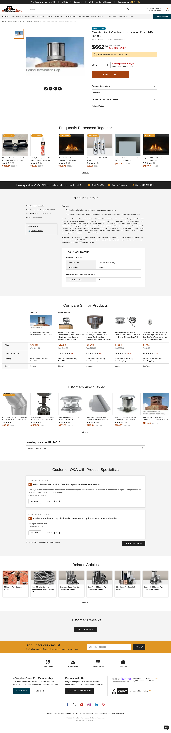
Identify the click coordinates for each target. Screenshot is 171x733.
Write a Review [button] (97, 39)
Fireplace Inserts (17, 16)
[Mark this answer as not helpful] (59, 501)
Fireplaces (5, 16)
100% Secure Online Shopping (100, 2)
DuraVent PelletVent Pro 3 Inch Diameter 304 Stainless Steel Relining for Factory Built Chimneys (42, 418)
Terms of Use (80, 720)
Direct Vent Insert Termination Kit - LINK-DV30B (41, 333)
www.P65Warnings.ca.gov (85, 242)
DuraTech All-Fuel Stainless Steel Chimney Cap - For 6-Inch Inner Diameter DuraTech (127, 334)
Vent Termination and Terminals (29, 21)
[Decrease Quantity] (102, 65)
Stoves (27, 16)
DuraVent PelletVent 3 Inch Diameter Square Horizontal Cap (99, 418)
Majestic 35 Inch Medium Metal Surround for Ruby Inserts (127, 159)
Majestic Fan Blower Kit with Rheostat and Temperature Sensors (13, 159)
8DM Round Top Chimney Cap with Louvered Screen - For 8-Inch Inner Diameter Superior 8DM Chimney (98, 335)
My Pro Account (162, 16)
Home (4, 21)
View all (85, 173)
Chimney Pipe (12, 21)
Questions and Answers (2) (116, 39)
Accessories (58, 16)
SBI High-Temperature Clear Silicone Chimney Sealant (41, 159)
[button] (117, 185)
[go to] (15, 145)
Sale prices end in (129, 2)
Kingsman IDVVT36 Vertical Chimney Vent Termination (125, 418)
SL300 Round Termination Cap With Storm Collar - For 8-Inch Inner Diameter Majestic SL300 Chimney (71, 335)
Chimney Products (71, 16)
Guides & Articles (97, 16)
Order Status (123, 17)
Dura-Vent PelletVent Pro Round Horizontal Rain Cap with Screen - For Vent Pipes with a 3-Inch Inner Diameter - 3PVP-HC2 (15, 418)
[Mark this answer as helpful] (54, 501)
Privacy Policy (90, 720)
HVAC (42, 16)
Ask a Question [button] (134, 543)
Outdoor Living (84, 16)
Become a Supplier (79, 691)
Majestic (41, 206)
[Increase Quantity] (108, 65)
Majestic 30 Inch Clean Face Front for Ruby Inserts (154, 159)
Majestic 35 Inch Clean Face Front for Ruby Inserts (70, 159)
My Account (113, 17)
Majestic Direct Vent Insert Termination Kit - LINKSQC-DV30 (155, 418)
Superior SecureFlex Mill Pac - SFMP (98, 159)
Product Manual (37, 231)
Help (131, 17)
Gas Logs (35, 16)
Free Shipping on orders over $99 (43, 2)
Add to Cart (110, 75)
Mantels (49, 16)
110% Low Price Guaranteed (72, 2)
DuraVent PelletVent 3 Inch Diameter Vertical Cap (69, 418)
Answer (35, 501)
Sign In (40, 691)
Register (21, 691)
